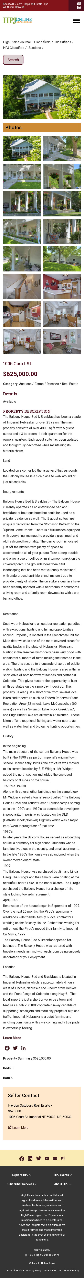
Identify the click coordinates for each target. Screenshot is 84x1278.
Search (13, 60)
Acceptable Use (52, 1270)
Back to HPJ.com (12, 4)
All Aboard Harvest (13, 7)
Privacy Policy (33, 1270)
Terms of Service (14, 1270)
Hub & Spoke (48, 1263)
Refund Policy (71, 1270)
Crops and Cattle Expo (35, 4)
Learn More (12, 1038)
